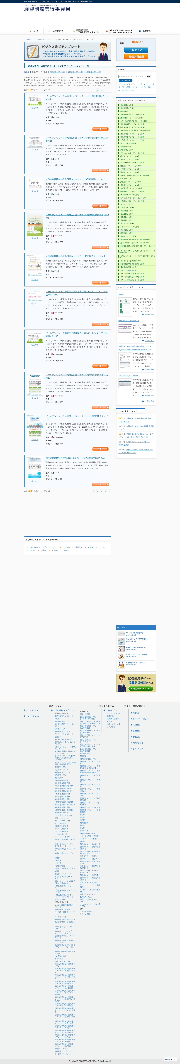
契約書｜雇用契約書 (62, 783)
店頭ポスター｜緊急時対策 (90, 844)
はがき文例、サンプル (63, 815)
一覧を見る (149, 401)
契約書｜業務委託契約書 (64, 786)
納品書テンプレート (62, 772)
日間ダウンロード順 (93, 72)
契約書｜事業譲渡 (61, 780)
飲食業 (82, 828)
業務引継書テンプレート (64, 716)
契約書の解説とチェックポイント (65, 725)
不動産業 (83, 756)
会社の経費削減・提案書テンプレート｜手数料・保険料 (65, 1017)
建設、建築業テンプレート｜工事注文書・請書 (90, 745)
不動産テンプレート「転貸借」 (90, 785)
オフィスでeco (32, 710)
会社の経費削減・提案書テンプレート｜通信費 (65, 1027)
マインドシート (61, 917)
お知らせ (55, 550)
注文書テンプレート (62, 770)
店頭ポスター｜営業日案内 (90, 875)
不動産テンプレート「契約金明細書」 (90, 799)
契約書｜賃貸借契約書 (63, 791)
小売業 (82, 825)
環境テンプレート (61, 1049)
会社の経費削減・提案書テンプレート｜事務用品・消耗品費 (65, 999)
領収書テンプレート (62, 775)
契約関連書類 (60, 721)
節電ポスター (60, 900)
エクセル (66, 547)
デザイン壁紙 (85, 914)
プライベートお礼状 (62, 837)
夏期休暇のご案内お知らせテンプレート (65, 743)
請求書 (43, 550)
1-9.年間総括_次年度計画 (128, 375)
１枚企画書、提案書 (62, 909)
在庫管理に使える (61, 826)
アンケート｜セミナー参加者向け (90, 891)
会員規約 (136, 731)
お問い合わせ (138, 743)
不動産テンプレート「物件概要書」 (90, 811)
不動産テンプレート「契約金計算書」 (90, 804)
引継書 (57, 858)
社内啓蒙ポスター (61, 956)
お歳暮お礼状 (60, 866)
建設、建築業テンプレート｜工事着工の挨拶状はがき (90, 722)
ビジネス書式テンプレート (43, 39)
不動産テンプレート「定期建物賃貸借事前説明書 (90, 772)
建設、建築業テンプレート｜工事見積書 (90, 727)
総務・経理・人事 (113, 724)
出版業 (82, 842)
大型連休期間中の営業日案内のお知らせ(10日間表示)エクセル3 (75, 458)
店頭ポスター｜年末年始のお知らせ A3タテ (90, 871)
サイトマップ (138, 749)
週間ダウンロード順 (75, 72)
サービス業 (84, 831)
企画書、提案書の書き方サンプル (65, 952)
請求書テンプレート (62, 729)
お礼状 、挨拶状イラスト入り (65, 840)
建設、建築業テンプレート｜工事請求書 (90, 731)
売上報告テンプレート (63, 1054)
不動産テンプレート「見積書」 (90, 781)
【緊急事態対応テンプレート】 (65, 887)
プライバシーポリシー (141, 719)
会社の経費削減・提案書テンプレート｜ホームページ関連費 (65, 993)
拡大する (34, 108)
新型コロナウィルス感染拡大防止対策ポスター (65, 882)
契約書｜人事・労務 (62, 807)
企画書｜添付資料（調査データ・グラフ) (65, 941)
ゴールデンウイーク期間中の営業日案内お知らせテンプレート (65, 758)
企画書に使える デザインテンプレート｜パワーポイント (65, 947)
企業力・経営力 (113, 719)
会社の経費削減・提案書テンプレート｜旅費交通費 (65, 1022)
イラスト (102, 547)
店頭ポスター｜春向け (88, 859)
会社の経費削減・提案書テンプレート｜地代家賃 (65, 1045)
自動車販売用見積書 (87, 833)
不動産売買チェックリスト (90, 807)
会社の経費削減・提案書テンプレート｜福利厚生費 (65, 1031)
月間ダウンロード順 (57, 72)
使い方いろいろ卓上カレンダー (90, 901)
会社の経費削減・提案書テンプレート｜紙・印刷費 (65, 987)
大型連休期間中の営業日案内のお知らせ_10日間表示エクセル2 (75, 256)
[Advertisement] (108, 20)
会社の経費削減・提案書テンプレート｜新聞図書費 (65, 982)
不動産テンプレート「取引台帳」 (90, 794)
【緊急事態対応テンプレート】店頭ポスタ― (65, 891)
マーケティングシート (63, 961)
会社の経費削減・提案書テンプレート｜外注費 (65, 1040)
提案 (66, 550)
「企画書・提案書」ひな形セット (65, 913)
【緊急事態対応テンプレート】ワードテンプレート (65, 896)
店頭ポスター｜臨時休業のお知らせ (90, 848)
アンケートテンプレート (64, 734)
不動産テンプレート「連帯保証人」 (90, 790)
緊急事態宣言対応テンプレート (65, 877)
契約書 (57, 719)
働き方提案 (59, 959)
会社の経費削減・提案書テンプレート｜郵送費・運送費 (65, 970)
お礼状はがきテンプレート (40, 547)
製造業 (82, 820)
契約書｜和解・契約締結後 (65, 805)
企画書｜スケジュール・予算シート (65, 937)
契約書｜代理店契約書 (63, 788)
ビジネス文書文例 (61, 829)
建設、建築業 (85, 714)
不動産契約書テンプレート (90, 759)
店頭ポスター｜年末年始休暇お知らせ (90, 867)
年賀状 (57, 871)
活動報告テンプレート (63, 1051)
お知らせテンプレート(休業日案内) (65, 748)
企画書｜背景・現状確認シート (65, 923)
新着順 (26, 72)
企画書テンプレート (62, 731)
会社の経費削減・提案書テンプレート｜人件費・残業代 (65, 977)
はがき (32, 550)
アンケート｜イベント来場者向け (90, 886)
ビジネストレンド (113, 713)
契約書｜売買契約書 (62, 794)
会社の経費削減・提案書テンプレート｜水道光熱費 (65, 1005)
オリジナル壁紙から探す (129, 270)
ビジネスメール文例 (62, 821)
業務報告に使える (61, 813)
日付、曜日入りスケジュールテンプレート (65, 845)
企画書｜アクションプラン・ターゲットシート (64, 932)
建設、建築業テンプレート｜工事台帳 (90, 736)
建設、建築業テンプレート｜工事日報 (90, 741)
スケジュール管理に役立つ (65, 739)
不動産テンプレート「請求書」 (90, 776)
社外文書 (58, 863)
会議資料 (58, 737)
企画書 (90, 547)
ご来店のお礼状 (86, 897)
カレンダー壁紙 (86, 911)
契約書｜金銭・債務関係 (64, 810)
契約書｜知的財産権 (62, 797)
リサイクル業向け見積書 (89, 836)
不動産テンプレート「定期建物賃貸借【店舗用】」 (90, 767)
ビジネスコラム (112, 710)
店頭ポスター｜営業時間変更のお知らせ (90, 852)
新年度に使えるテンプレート (65, 850)
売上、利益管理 (61, 823)
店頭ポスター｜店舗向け (89, 856)
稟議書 (121, 294)
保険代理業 (84, 823)
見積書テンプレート (62, 767)
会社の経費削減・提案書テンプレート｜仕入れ (65, 1036)
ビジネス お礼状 (61, 834)
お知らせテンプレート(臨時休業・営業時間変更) (65, 763)
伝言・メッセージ (61, 818)
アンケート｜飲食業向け (89, 882)
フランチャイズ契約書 (88, 839)
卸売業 (82, 817)
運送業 (82, 815)
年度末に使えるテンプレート (65, 854)
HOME (29, 39)
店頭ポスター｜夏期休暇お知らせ (90, 862)
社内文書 (58, 860)
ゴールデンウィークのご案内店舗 (90, 905)
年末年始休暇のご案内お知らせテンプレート (65, 752)
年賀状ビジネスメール (63, 874)
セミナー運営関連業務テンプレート (65, 906)
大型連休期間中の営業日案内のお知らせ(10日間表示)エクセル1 (75, 179)
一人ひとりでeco (32, 716)
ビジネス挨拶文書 (61, 831)
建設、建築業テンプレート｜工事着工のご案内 (90, 718)
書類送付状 (59, 778)
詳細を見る (149, 314)
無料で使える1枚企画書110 (128, 321)
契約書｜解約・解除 (62, 799)
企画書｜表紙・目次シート (65, 919)
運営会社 (136, 737)
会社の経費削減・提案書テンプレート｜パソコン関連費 (65, 1010)
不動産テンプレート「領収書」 (90, 762)
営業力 (109, 721)
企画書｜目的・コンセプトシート (65, 928)
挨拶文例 (79, 547)
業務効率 (110, 716)
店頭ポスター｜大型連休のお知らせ (90, 879)
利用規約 (136, 725)
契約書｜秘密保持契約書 (64, 802)
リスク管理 (111, 727)
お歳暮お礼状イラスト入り (65, 869)
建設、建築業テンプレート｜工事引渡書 (90, 750)
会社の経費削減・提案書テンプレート (65, 965)
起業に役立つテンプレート (90, 894)
